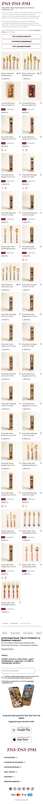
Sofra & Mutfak (15, 633)
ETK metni (16, 676)
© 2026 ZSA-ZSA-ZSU (21, 800)
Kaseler (4, 633)
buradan (30, 681)
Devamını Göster (7, 649)
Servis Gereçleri (28, 633)
